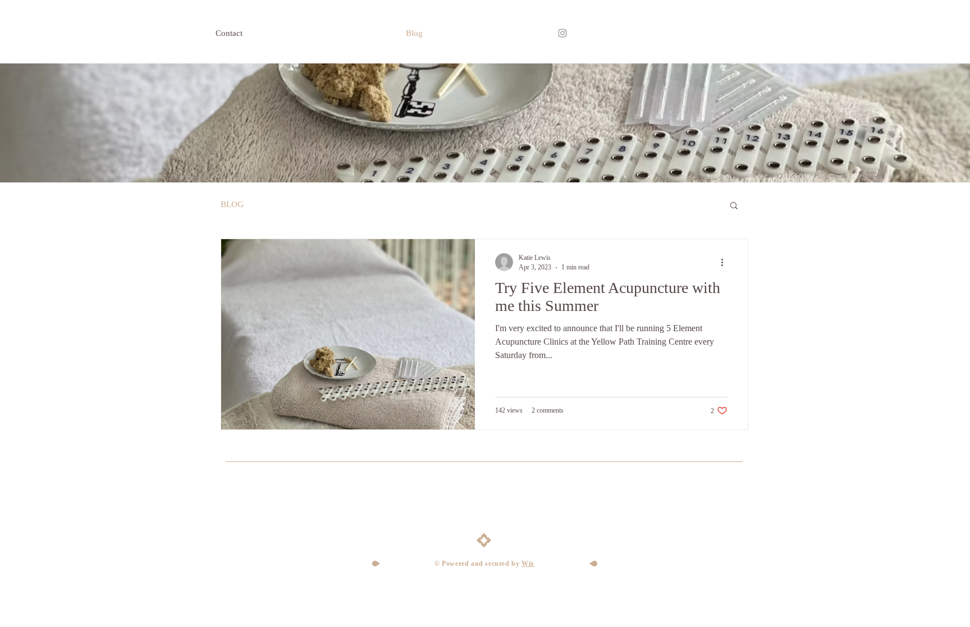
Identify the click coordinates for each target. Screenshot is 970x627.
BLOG (232, 204)
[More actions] (726, 262)
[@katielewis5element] (562, 33)
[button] (734, 206)
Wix (527, 563)
